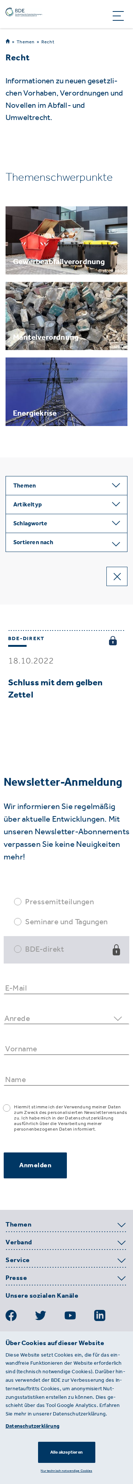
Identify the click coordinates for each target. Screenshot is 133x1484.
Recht (48, 42)
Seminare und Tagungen (66, 921)
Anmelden (35, 1165)
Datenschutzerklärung (32, 1426)
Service (18, 1260)
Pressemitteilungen (59, 901)
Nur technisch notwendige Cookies (66, 1470)
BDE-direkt (44, 949)
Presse (16, 1278)
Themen (26, 41)
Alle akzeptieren (66, 1452)
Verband (19, 1242)
